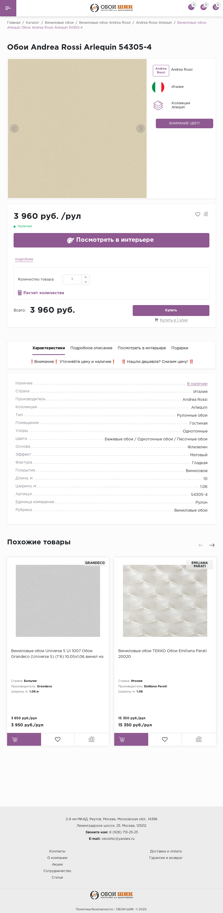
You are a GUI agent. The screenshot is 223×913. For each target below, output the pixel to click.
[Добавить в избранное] (198, 214)
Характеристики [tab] (48, 348)
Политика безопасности (94, 909)
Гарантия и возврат (165, 858)
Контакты (57, 851)
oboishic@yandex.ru (118, 838)
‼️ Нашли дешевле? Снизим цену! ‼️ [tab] (157, 361)
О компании (57, 858)
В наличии (197, 384)
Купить (171, 310)
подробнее (24, 259)
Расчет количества (43, 293)
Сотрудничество (57, 871)
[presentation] (14, 128)
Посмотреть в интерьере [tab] (142, 348)
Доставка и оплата (166, 851)
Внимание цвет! (184, 123)
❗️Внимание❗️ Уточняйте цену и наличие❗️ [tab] (73, 361)
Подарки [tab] (179, 348)
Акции (57, 864)
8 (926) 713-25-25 (123, 832)
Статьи (57, 877)
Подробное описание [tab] (91, 348)
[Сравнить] (206, 214)
